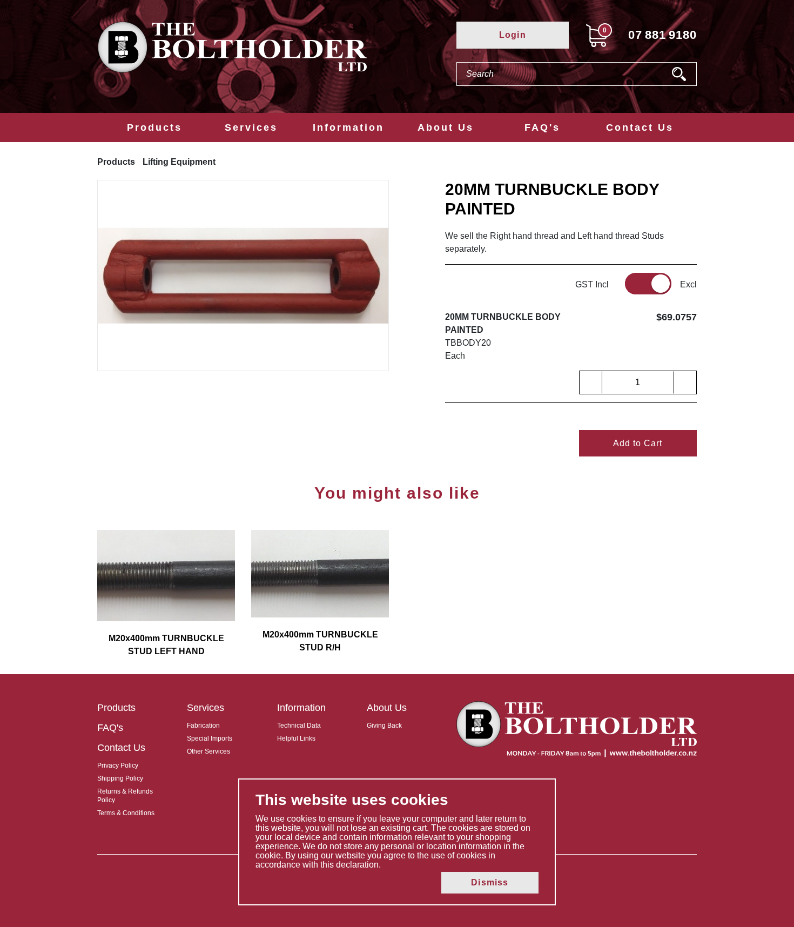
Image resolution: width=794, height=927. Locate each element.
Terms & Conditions (125, 813)
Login (512, 34)
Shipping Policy (120, 778)
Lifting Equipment (179, 161)
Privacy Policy (117, 765)
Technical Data (299, 725)
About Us (446, 127)
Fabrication (203, 725)
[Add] (685, 382)
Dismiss (489, 882)
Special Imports (209, 738)
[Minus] (591, 382)
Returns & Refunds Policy (125, 796)
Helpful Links (296, 738)
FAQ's (542, 127)
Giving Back (384, 725)
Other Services (208, 751)
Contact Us (640, 127)
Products (154, 127)
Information (348, 127)
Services (251, 127)
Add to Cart (637, 443)
